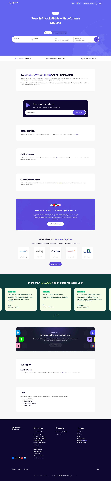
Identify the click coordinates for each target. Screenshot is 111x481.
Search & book (38, 449)
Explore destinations (55, 223)
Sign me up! (79, 112)
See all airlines (54, 264)
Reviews (79, 434)
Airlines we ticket (38, 432)
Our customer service (40, 442)
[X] (16, 458)
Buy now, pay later (39, 434)
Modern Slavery (81, 442)
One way (56, 33)
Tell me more (54, 345)
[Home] (13, 3)
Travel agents (37, 445)
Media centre (81, 438)
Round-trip (48, 33)
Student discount (38, 456)
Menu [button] (99, 3)
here (77, 134)
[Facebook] (13, 458)
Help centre (59, 434)
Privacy (13, 469)
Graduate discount (39, 458)
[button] (73, 3)
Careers (79, 440)
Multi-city (63, 33)
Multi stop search (38, 451)
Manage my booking (61, 432)
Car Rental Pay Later (39, 436)
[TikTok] (19, 458)
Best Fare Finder (38, 447)
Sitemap (26, 469)
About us (79, 432)
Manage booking (89, 3)
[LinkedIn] (25, 458)
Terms (19, 469)
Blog (78, 436)
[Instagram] (22, 458)
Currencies (37, 453)
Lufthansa (26, 80)
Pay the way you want (40, 438)
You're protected (38, 440)
